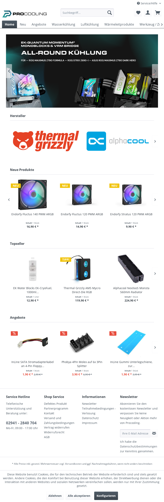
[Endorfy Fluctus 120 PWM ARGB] (82, 195)
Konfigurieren (106, 496)
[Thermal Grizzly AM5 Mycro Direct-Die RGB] (82, 268)
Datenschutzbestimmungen (138, 446)
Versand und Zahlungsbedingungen (59, 420)
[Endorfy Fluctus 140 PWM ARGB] (32, 195)
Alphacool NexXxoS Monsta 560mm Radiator (131, 290)
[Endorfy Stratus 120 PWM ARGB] (131, 195)
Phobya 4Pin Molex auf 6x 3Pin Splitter (82, 364)
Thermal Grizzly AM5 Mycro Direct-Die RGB (82, 290)
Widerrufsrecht (54, 432)
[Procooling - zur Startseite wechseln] (24, 14)
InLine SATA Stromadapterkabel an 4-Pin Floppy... (32, 364)
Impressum (89, 423)
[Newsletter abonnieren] (154, 433)
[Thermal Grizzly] (46, 141)
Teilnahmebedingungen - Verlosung (99, 411)
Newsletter (89, 404)
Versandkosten (73, 463)
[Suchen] (109, 13)
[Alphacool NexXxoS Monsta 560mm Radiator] (131, 268)
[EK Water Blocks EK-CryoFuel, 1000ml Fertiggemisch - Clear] (32, 268)
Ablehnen (55, 496)
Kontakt (49, 413)
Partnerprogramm (56, 408)
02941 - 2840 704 (21, 423)
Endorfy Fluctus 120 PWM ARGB (82, 214)
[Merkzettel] (138, 13)
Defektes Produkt (55, 404)
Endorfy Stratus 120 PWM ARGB (131, 214)
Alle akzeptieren (79, 496)
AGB (47, 437)
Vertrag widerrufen (57, 427)
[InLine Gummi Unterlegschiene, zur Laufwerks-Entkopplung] (131, 342)
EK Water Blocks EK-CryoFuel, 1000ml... (32, 290)
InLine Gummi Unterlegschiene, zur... (131, 364)
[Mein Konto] (148, 13)
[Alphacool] (118, 141)
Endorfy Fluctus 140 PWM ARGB (32, 214)
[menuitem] (87, 14)
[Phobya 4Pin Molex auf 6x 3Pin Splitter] (82, 342)
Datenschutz (90, 418)
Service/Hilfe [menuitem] (149, 3)
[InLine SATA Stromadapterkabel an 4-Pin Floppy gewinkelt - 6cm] (32, 342)
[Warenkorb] (158, 13)
